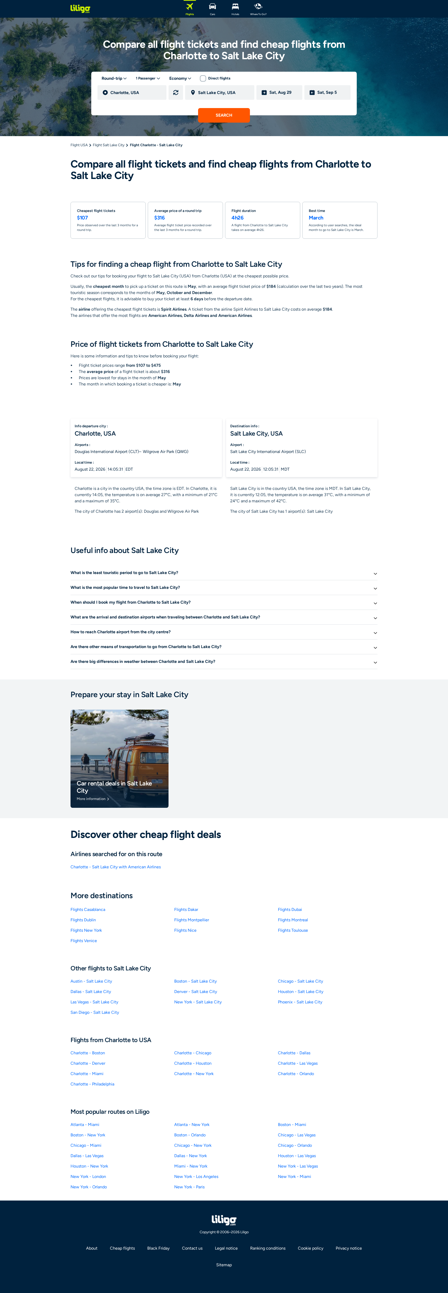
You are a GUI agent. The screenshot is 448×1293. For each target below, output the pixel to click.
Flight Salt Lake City (108, 145)
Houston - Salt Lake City (300, 991)
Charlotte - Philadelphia (92, 1084)
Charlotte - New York (194, 1073)
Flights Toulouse (293, 930)
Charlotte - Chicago (192, 1052)
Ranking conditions (267, 1248)
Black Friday (158, 1248)
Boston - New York (88, 1134)
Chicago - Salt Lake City (300, 981)
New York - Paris (189, 1186)
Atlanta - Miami (85, 1124)
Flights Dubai (290, 909)
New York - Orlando (89, 1186)
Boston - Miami (292, 1124)
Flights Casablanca (88, 909)
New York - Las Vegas (298, 1166)
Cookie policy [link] (310, 1248)
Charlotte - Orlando (296, 1073)
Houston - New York (89, 1166)
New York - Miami (294, 1176)
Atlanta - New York (191, 1124)
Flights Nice (185, 930)
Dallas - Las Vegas (87, 1155)
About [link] (91, 1248)
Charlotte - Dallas (294, 1052)
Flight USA (79, 145)
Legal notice (226, 1248)
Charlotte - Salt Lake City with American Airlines (116, 866)
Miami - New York (190, 1166)
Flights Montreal (293, 919)
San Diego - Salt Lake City (95, 1012)
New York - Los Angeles (196, 1176)
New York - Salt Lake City (198, 1001)
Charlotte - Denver (88, 1063)
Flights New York (86, 930)
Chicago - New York (193, 1145)
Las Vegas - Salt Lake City (94, 1001)
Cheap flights (122, 1248)
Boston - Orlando (190, 1134)
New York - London (88, 1176)
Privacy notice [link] (349, 1248)
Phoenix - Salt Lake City (300, 1001)
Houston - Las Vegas (297, 1155)
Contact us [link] (192, 1248)
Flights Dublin (83, 919)
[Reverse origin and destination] (176, 92)
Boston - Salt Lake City (195, 981)
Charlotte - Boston (88, 1052)
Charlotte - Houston (193, 1063)
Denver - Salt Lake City (195, 991)
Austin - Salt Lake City (91, 981)
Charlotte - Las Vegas (298, 1063)
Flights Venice (84, 940)
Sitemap (224, 1264)
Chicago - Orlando (295, 1145)
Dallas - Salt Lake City (91, 991)
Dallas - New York (190, 1155)
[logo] (80, 9)
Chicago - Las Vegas (297, 1134)
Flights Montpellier (191, 919)
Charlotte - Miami (87, 1073)
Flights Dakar (186, 909)
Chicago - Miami (86, 1145)
